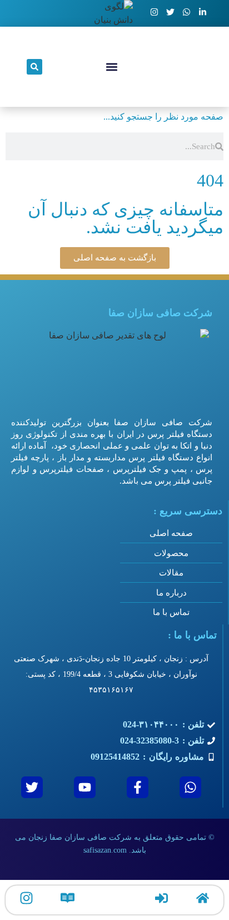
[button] (112, 67)
